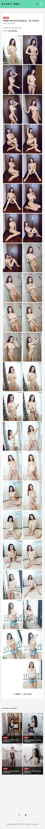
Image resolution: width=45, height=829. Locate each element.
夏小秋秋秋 (12, 31)
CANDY (6, 18)
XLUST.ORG (11, 4)
